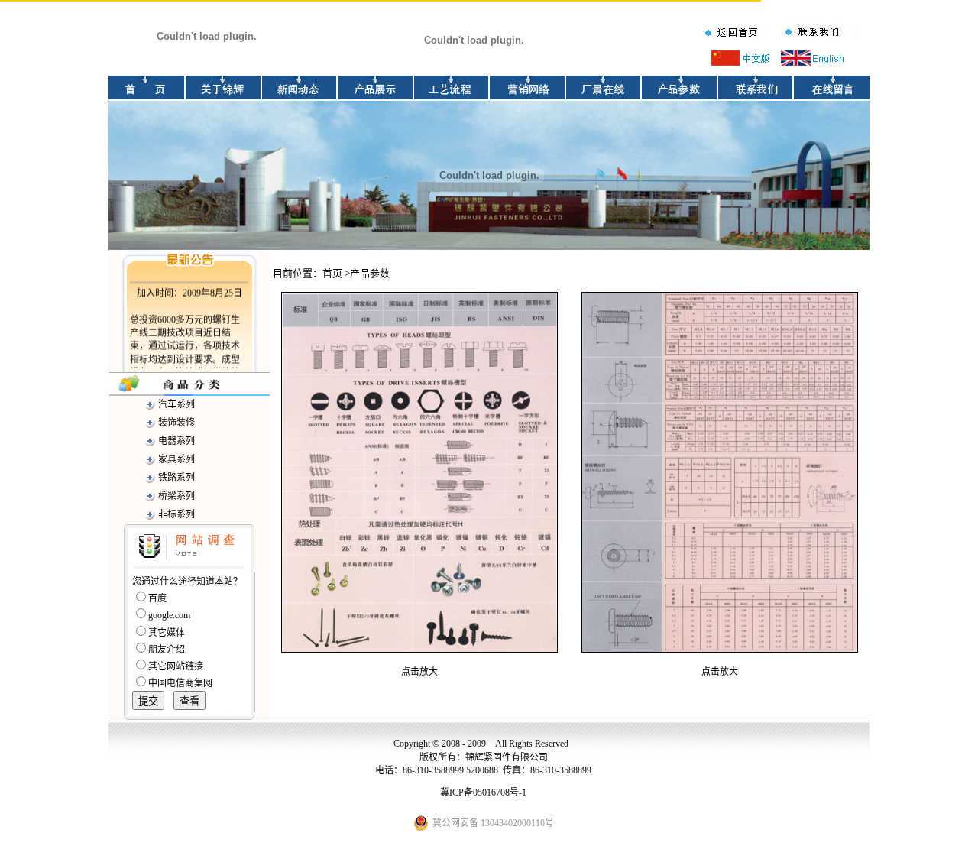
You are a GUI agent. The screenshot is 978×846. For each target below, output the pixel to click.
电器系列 (176, 441)
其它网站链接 (175, 666)
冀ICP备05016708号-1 (483, 792)
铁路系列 (176, 477)
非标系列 (176, 514)
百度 (157, 598)
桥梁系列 (176, 496)
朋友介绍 (166, 649)
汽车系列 (176, 404)
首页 (332, 273)
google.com (169, 615)
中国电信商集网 (180, 683)
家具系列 (176, 459)
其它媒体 (166, 632)
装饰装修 (176, 422)
